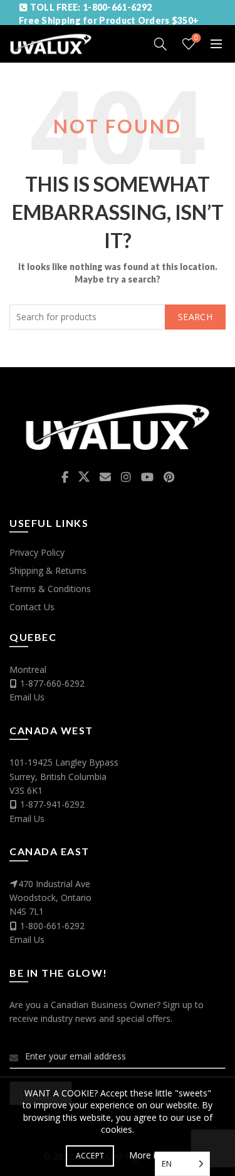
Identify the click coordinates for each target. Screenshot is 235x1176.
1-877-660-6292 (52, 683)
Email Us (26, 697)
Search (195, 317)
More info (149, 1155)
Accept (90, 1155)
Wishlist (196, 38)
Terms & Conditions (50, 589)
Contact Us (32, 607)
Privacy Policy (37, 552)
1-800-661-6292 (52, 926)
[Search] (160, 43)
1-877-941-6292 (52, 804)
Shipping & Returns (47, 570)
